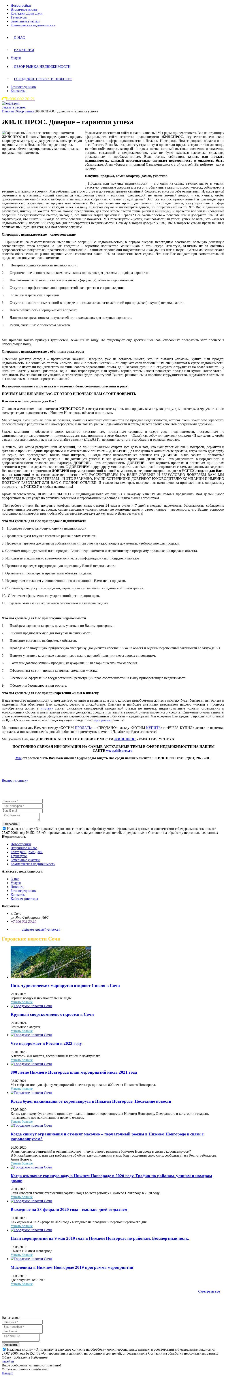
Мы (18, 758)
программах (103, 720)
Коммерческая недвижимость (33, 25)
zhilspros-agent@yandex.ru (41, 929)
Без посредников (23, 87)
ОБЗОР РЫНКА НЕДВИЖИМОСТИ (42, 66)
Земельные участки (25, 21)
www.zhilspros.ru (119, 750)
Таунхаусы (19, 17)
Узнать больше (22, 1002)
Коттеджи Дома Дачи (27, 13)
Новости (17, 887)
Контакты (18, 91)
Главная (8, 111)
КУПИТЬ (153, 728)
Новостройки (21, 5)
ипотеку (47, 708)
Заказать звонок (14, 107)
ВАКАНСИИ (24, 50)
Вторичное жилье (24, 9)
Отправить (11, 824)
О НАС (19, 37)
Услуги (16, 58)
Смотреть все (209, 1291)
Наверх (7, 1373)
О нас (15, 879)
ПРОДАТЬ (83, 728)
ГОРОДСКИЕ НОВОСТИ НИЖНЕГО (43, 79)
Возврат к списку (15, 780)
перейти (8, 1361)
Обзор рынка (25, 111)
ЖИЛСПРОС (125, 739)
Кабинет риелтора (24, 898)
